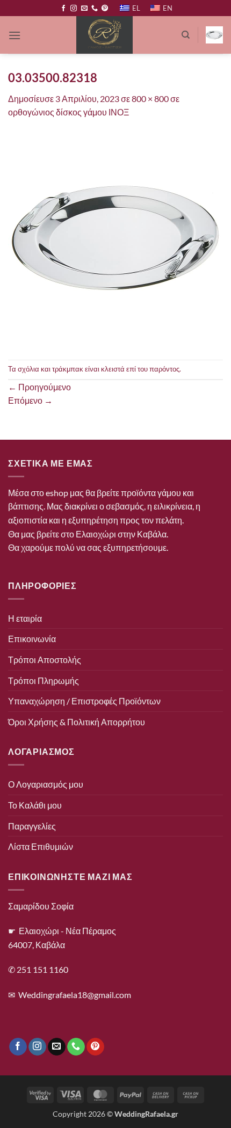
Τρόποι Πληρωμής (43, 680)
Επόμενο (30, 400)
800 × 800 (150, 98)
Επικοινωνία (32, 639)
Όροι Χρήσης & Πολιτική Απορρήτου (76, 722)
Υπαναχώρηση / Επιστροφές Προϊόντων (84, 701)
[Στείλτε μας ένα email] (84, 8)
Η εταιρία (25, 618)
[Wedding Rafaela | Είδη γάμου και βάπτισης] (104, 35)
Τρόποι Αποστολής (44, 659)
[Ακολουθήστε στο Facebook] (63, 8)
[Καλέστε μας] (94, 8)
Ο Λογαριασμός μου (45, 784)
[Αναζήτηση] (186, 35)
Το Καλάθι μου (35, 805)
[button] (14, 35)
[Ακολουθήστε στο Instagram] (73, 8)
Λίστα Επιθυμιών (40, 846)
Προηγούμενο (39, 387)
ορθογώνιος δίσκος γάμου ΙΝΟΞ (68, 112)
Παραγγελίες (32, 826)
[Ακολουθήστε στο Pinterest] (105, 8)
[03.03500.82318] (115, 238)
